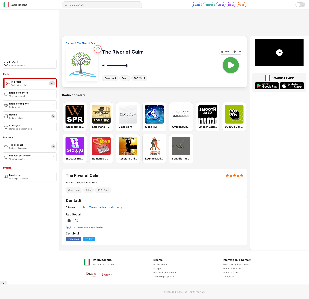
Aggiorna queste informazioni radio (84, 227)
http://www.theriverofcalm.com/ (102, 207)
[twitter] (77, 221)
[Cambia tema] (300, 4)
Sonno (220, 4)
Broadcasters (160, 264)
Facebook (73, 239)
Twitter (89, 239)
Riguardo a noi (230, 272)
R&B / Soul (139, 78)
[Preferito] (98, 49)
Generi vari (110, 78)
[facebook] (69, 221)
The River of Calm (86, 43)
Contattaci (228, 276)
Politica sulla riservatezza (236, 264)
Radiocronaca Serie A (164, 272)
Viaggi (241, 4)
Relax (231, 4)
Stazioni (70, 43)
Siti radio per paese (163, 276)
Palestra (209, 4)
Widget (157, 268)
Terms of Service (232, 268)
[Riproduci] (231, 65)
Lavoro (196, 4)
